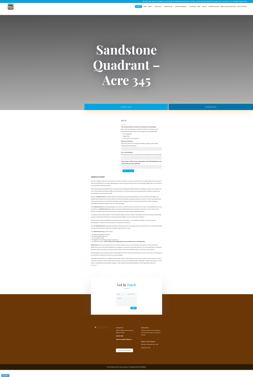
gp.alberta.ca (94, 265)
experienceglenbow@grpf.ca (240, 1)
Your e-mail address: (127, 152)
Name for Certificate (127, 141)
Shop (198, 6)
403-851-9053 (119, 336)
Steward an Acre (214, 6)
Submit (134, 308)
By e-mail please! (127, 134)
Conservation (168, 6)
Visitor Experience (181, 6)
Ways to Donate (242, 6)
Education (158, 6)
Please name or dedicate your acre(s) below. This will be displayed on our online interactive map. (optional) (141, 162)
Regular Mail (126, 136)
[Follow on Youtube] (11, 2)
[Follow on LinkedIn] (14, 2)
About (150, 6)
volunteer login (124, 350)
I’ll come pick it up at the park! (131, 138)
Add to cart (128, 170)
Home (145, 6)
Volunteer (192, 6)
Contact (204, 6)
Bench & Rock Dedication (228, 6)
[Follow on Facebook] (6, 2)
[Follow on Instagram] (9, 2)
